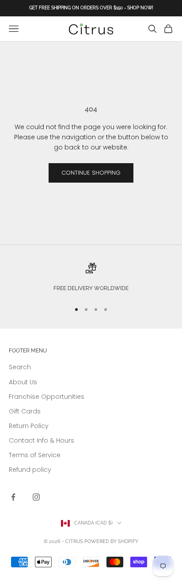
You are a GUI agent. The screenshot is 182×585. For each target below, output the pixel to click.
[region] (91, 278)
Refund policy (30, 469)
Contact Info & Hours (41, 440)
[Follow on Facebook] (13, 497)
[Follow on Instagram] (36, 497)
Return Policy (29, 425)
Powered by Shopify (111, 541)
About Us (23, 382)
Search (20, 367)
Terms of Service (35, 455)
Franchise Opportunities (46, 396)
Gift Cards (25, 411)
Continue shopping (91, 172)
